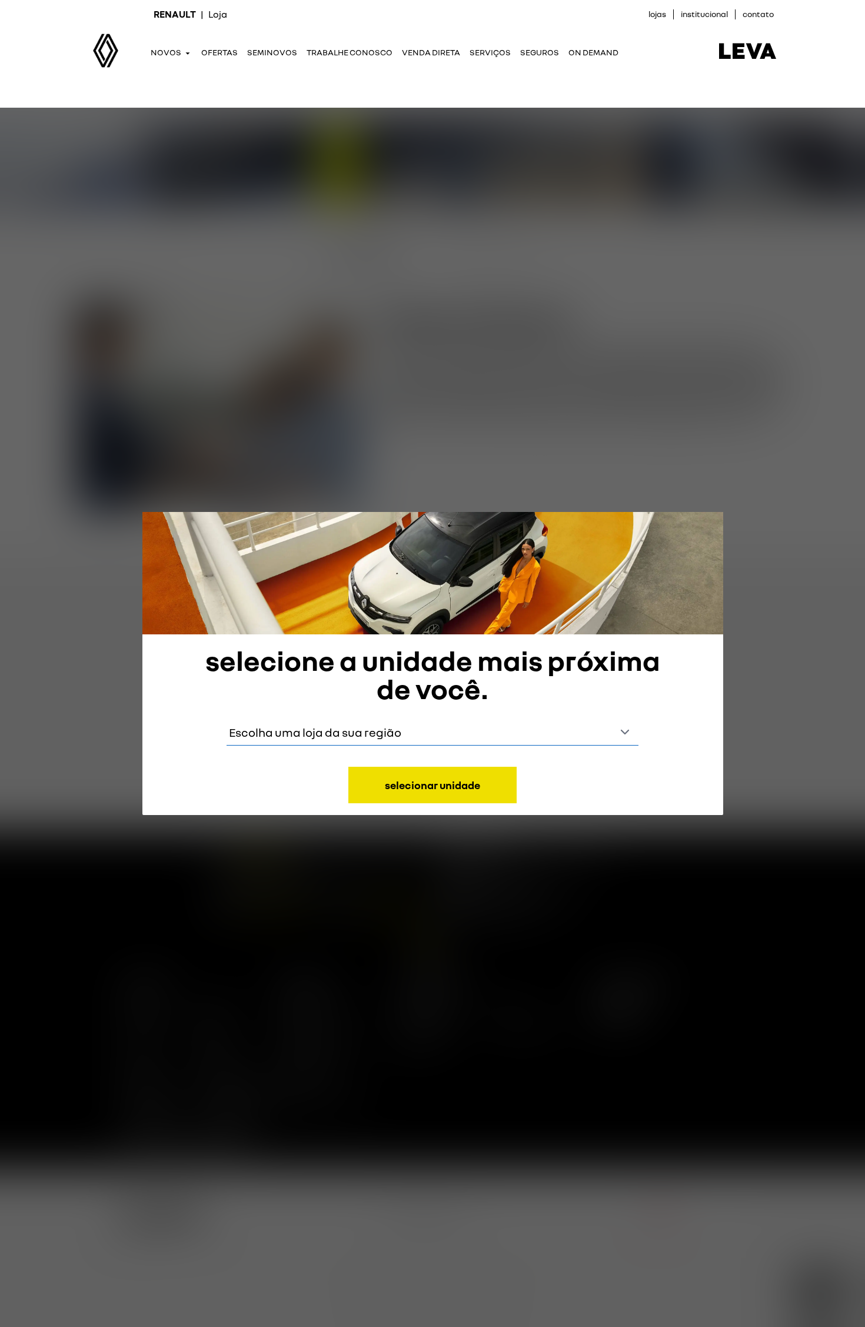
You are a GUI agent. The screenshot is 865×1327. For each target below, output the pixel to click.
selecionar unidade (432, 785)
